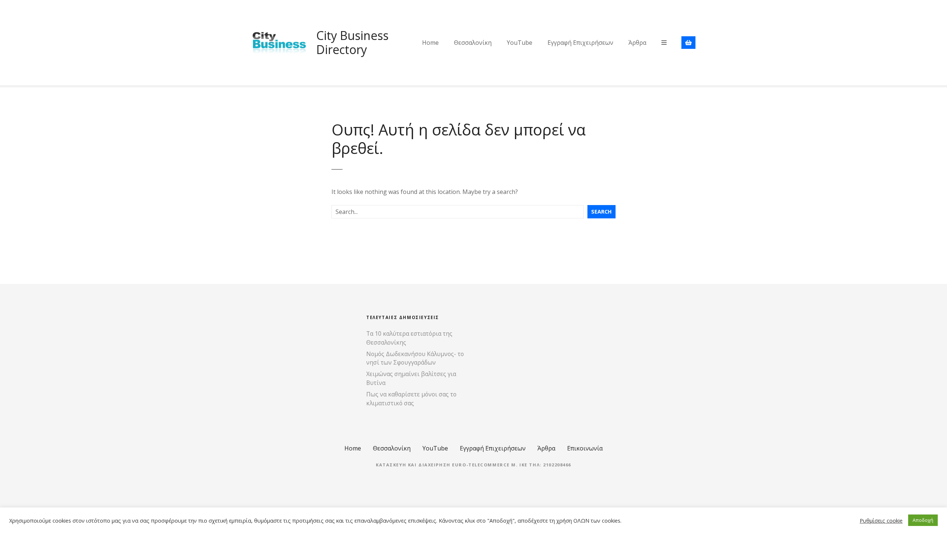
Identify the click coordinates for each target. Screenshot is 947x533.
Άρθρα (637, 42)
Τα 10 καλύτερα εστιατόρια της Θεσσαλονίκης (409, 337)
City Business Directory (352, 42)
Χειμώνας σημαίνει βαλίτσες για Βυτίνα (411, 378)
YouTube (519, 42)
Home (430, 42)
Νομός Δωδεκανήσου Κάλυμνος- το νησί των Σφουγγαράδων (415, 358)
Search (601, 211)
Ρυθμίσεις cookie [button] (881, 520)
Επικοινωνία (585, 448)
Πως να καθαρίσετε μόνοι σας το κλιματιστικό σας (411, 398)
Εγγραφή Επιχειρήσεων (580, 42)
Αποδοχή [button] (923, 520)
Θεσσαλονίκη (473, 42)
